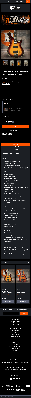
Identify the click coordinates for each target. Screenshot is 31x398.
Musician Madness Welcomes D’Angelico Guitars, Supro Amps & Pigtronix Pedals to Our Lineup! (15, 366)
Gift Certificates (15, 330)
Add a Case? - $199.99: (8, 99)
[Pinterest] (11, 134)
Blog (15, 352)
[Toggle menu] (2, 2)
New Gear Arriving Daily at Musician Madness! (15, 369)
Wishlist (15, 332)
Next (28, 44)
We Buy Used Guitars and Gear (16, 346)
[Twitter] (8, 134)
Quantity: (4, 121)
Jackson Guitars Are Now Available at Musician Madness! (15, 362)
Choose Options (8, 301)
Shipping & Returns (15, 336)
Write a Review (6, 84)
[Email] (5, 134)
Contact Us (15, 350)
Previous (2, 44)
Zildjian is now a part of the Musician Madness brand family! (15, 364)
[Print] (6, 134)
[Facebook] (3, 134)
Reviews (15, 150)
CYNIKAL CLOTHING (15, 354)
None (7, 103)
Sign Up (22, 1)
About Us (15, 344)
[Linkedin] (10, 134)
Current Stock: (6, 116)
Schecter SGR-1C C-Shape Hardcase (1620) (17, 109)
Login (17, 1)
